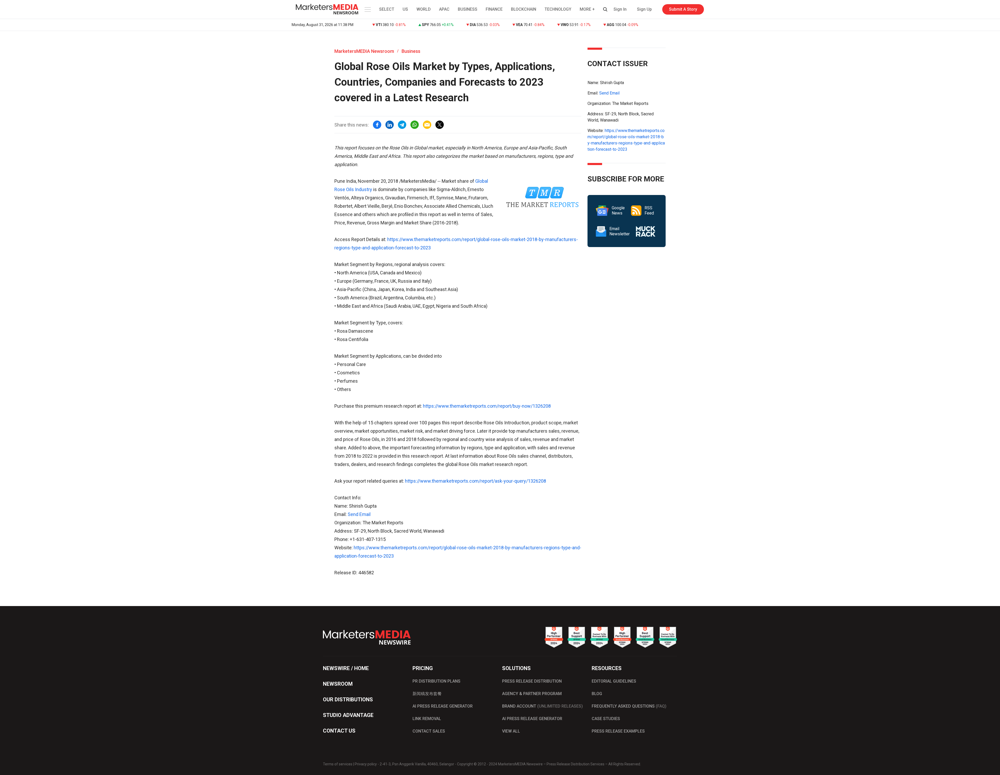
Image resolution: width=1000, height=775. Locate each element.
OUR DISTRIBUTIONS (348, 699)
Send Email (359, 514)
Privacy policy (366, 764)
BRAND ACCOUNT (542, 706)
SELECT (386, 9)
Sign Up (644, 9)
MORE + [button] (587, 9)
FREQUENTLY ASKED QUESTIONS (629, 706)
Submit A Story (683, 9)
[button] (367, 9)
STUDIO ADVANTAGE (348, 715)
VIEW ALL (511, 731)
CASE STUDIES (606, 718)
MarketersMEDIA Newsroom (364, 51)
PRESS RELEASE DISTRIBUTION (532, 681)
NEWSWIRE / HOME (346, 668)
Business (411, 51)
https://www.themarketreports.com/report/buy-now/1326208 (487, 406)
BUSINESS (467, 9)
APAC (444, 9)
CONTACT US (339, 731)
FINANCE (494, 9)
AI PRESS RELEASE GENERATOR (443, 706)
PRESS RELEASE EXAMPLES (618, 731)
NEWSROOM (338, 684)
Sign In (620, 9)
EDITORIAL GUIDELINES (614, 681)
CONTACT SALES (429, 731)
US (405, 9)
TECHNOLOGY (558, 9)
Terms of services (337, 764)
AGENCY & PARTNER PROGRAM (532, 693)
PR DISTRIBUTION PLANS (436, 681)
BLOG (597, 693)
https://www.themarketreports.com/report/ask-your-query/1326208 (475, 481)
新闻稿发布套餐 (427, 693)
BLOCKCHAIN (523, 9)
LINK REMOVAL (427, 718)
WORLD (423, 9)
